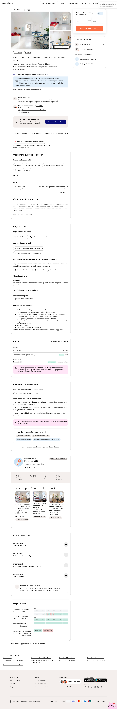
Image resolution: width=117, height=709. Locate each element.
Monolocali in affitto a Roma (96, 660)
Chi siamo (13, 683)
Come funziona (73, 3)
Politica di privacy (40, 680)
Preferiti (83, 3)
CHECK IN (79, 19)
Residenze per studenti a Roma (13, 665)
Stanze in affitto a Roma (67, 660)
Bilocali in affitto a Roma (67, 658)
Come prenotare (51, 133)
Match (63, 3)
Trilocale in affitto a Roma (95, 658)
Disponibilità (63, 133)
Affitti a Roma (7, 658)
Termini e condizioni (41, 687)
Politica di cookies (41, 683)
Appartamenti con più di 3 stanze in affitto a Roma (42, 661)
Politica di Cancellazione (24, 133)
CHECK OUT (96, 19)
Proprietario (38, 133)
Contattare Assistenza (67, 687)
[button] (105, 3)
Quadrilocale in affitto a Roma (13, 660)
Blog (11, 687)
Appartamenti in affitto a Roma (41, 658)
